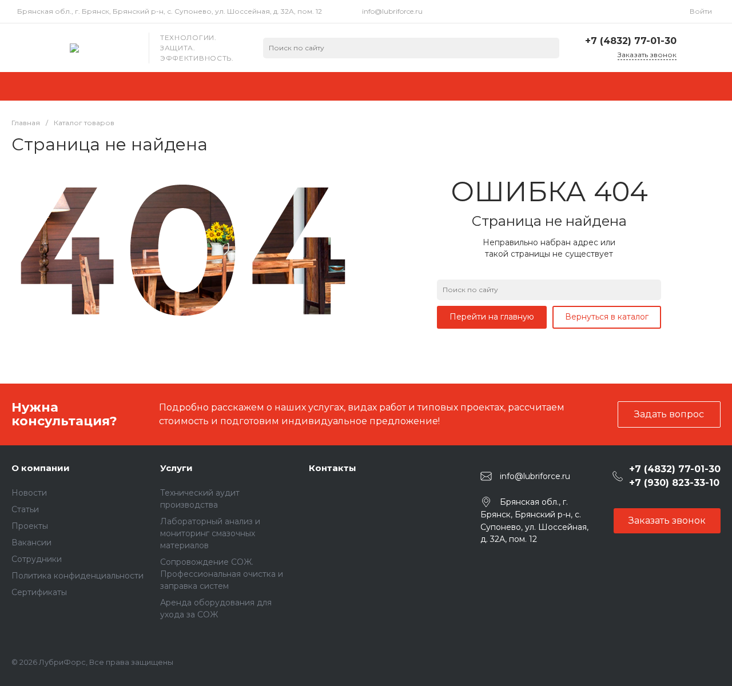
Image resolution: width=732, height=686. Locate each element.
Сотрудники (36, 559)
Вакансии (31, 542)
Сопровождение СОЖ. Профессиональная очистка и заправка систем (221, 574)
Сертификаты (39, 592)
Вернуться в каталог (607, 317)
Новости (29, 493)
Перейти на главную (491, 317)
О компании (40, 467)
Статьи (25, 509)
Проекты (29, 526)
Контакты (332, 467)
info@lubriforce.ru (392, 11)
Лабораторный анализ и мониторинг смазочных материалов (210, 533)
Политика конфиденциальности (77, 576)
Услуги (176, 467)
